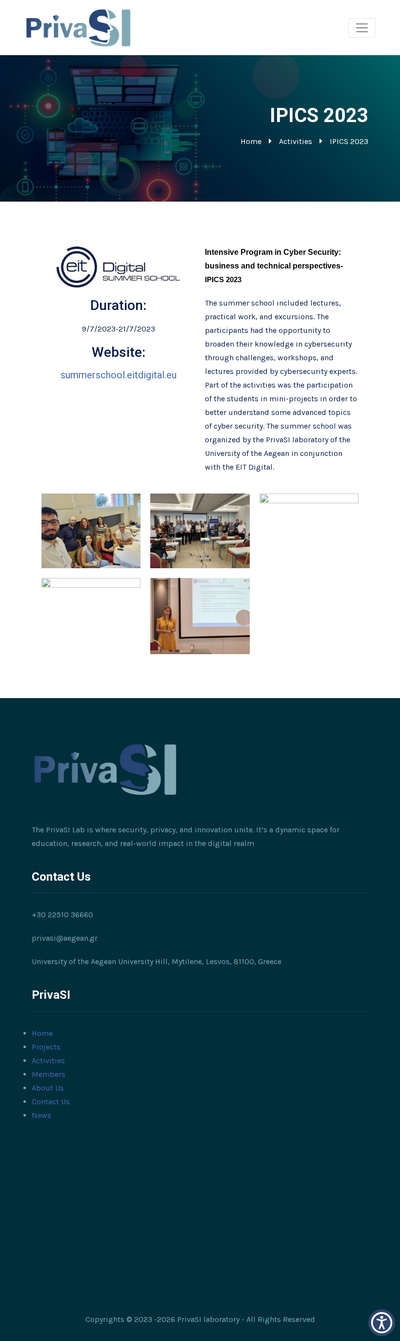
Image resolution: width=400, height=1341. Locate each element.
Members (48, 1074)
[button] (381, 1322)
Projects (46, 1047)
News (41, 1115)
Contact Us (51, 1101)
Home (250, 141)
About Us (48, 1088)
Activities (295, 141)
